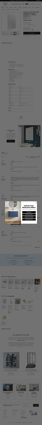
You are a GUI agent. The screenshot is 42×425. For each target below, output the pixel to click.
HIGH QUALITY (29, 212)
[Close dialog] (36, 202)
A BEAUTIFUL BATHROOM (29, 217)
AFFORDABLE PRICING (29, 219)
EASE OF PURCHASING (29, 214)
